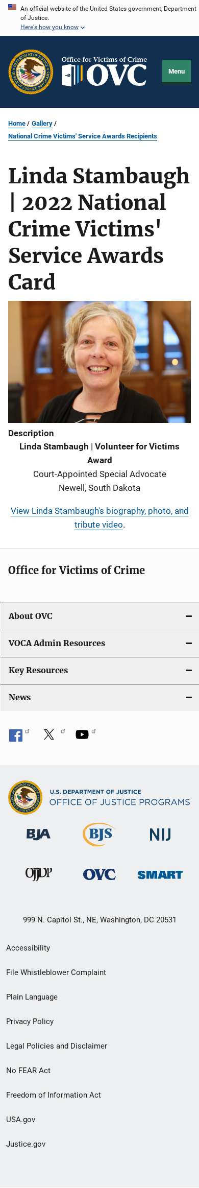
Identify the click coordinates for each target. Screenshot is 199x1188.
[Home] (108, 71)
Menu (176, 71)
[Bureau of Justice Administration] (39, 842)
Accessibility (28, 948)
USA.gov (20, 1119)
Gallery (42, 123)
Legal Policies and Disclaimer (56, 1046)
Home (17, 123)
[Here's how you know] (99, 18)
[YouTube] (85, 738)
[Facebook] (19, 738)
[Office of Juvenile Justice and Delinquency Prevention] (39, 883)
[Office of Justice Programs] (31, 71)
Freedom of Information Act (53, 1095)
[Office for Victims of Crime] (99, 881)
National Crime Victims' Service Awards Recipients (82, 136)
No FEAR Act (28, 1070)
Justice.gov (25, 1144)
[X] (52, 738)
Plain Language (32, 997)
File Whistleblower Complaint (56, 972)
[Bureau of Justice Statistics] (99, 848)
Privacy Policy (30, 1021)
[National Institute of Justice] (160, 842)
